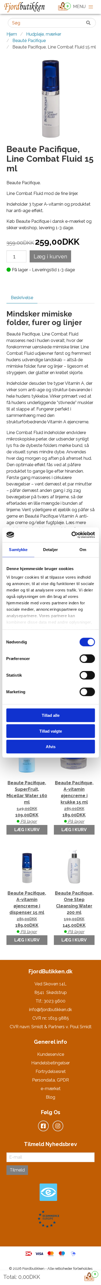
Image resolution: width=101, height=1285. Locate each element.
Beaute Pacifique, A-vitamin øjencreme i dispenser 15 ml (27, 912)
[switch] (87, 658)
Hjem (11, 34)
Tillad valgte (50, 731)
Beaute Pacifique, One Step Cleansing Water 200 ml (74, 912)
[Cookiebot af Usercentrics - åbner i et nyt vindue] (72, 534)
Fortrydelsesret (51, 1071)
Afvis (50, 746)
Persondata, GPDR (50, 1080)
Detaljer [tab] (50, 549)
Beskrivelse (22, 297)
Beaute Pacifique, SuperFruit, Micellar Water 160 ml (26, 802)
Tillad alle (51, 715)
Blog (50, 1097)
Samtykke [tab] (18, 549)
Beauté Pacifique (29, 40)
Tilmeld (17, 1170)
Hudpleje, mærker (43, 34)
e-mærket (51, 1088)
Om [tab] (82, 549)
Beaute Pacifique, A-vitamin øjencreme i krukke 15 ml (74, 802)
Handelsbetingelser (50, 1062)
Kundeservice (50, 1054)
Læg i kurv (27, 829)
